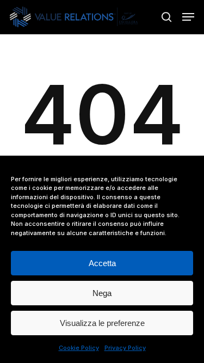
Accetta (102, 263)
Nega (102, 293)
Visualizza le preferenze (102, 323)
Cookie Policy (79, 348)
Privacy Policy (125, 348)
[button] (188, 16)
